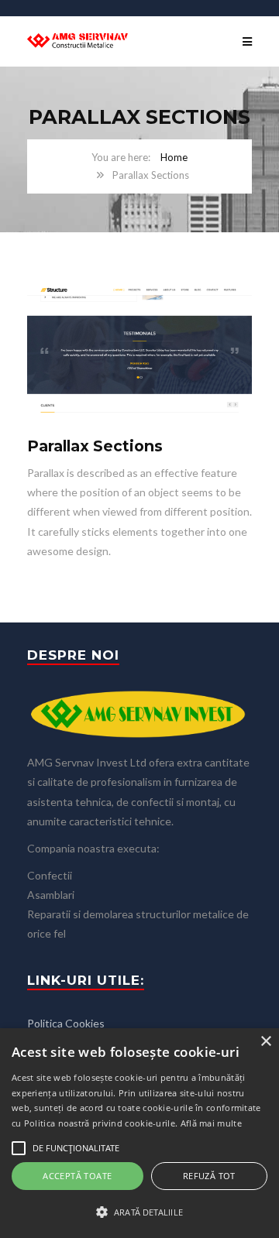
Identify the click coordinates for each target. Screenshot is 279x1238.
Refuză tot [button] (209, 1175)
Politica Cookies (66, 1023)
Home (174, 157)
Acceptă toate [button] (77, 1175)
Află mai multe (211, 1123)
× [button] (265, 1042)
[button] (139, 1212)
